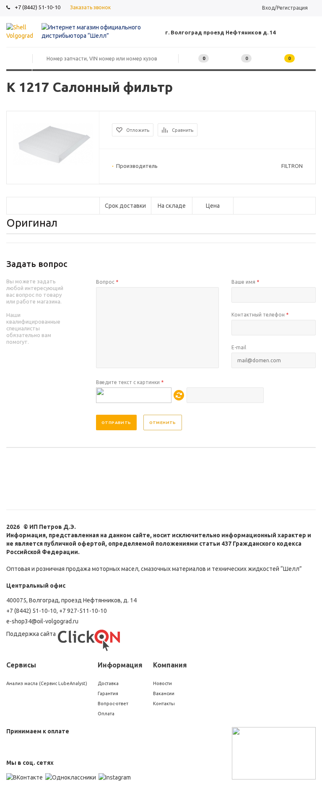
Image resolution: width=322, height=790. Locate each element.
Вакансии (163, 693)
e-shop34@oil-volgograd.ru (42, 621)
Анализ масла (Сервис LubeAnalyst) (46, 683)
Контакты (164, 703)
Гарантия (108, 693)
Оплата (106, 713)
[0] (233, 58)
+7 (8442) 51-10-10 (37, 7)
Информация (120, 665)
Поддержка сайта (31, 633)
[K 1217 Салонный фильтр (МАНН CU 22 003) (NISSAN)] (53, 163)
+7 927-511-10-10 (83, 610)
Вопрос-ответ (113, 703)
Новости (162, 683)
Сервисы (21, 665)
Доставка (108, 683)
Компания (170, 665)
